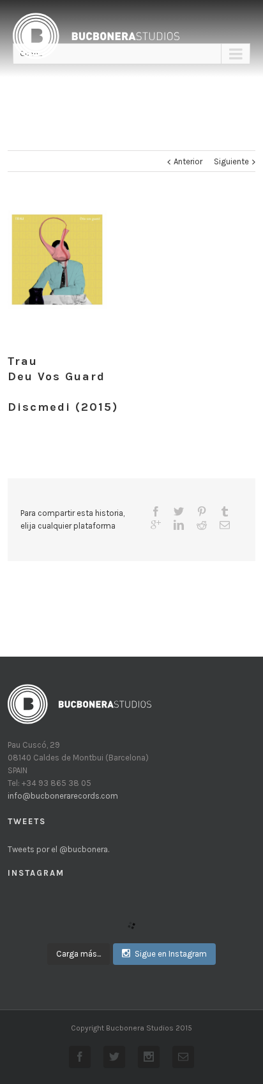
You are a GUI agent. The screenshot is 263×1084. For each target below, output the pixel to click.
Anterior (188, 161)
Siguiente (231, 161)
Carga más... (78, 954)
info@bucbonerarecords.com (63, 796)
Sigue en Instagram (171, 954)
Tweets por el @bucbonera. (58, 849)
